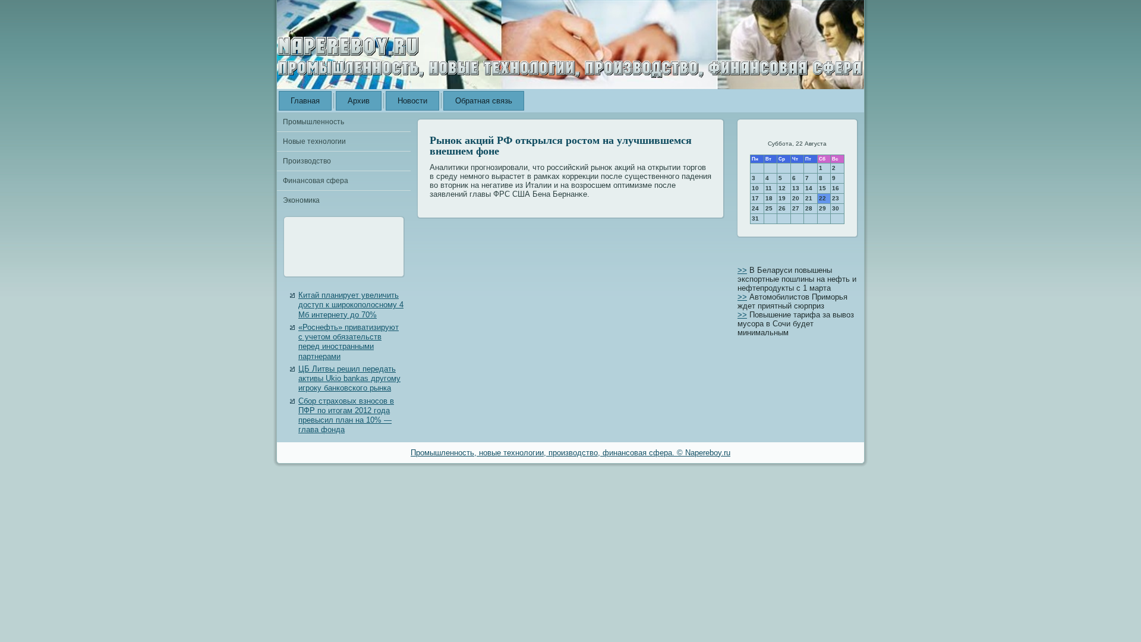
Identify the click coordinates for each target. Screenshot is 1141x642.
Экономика (301, 200)
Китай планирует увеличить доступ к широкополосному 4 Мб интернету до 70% (351, 305)
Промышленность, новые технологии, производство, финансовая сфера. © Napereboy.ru (570, 452)
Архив (359, 100)
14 (808, 188)
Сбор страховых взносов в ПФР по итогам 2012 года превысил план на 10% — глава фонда (346, 415)
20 (795, 198)
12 (782, 188)
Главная (305, 100)
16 (835, 188)
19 (782, 198)
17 (755, 198)
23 (835, 198)
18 (769, 198)
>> (742, 270)
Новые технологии (314, 141)
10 (755, 188)
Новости (412, 100)
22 (822, 198)
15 (822, 188)
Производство (307, 161)
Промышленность (313, 122)
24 (755, 208)
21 (808, 198)
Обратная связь (483, 100)
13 (795, 188)
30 (835, 208)
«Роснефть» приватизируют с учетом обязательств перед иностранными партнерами (348, 342)
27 (795, 208)
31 (755, 218)
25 (769, 208)
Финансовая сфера (315, 181)
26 (782, 208)
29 (822, 208)
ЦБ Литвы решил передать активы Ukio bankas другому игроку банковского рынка (349, 378)
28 (808, 208)
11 (768, 188)
